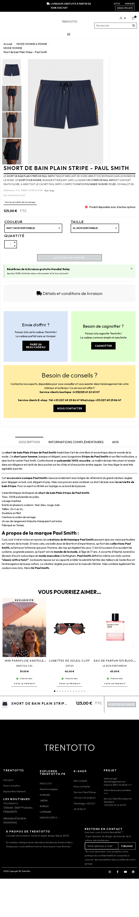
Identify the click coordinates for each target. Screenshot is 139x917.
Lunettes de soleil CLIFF (69, 660)
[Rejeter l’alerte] (131, 268)
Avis (115, 442)
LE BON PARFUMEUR (115, 665)
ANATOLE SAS (24, 665)
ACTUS (117, 3)
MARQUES (130, 3)
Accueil (7, 44)
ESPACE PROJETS (125, 8)
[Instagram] (109, 871)
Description (29, 442)
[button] (26, 111)
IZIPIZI (69, 665)
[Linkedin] (133, 871)
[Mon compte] (122, 18)
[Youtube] (125, 871)
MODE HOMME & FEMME (31, 44)
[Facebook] (117, 871)
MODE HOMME (12, 48)
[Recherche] (134, 25)
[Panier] (133, 18)
